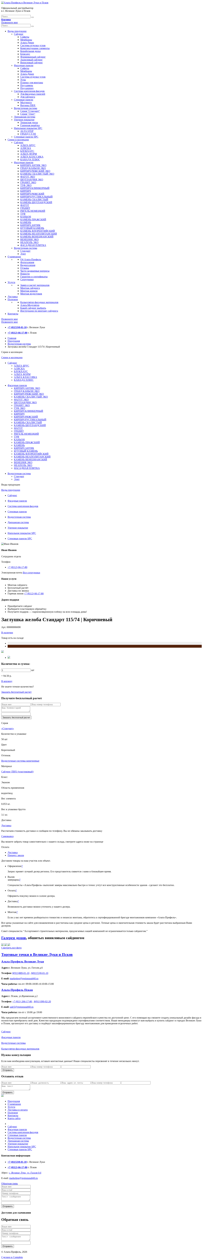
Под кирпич (26, 88)
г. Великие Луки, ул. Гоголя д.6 (25, 1172)
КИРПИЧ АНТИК (30, 225)
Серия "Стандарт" (30, 111)
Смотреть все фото (11, 947)
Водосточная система (25, 108)
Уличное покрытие (24, 119)
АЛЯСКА (25, 148)
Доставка (13, 296)
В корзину (6, 681)
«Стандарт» (7, 728)
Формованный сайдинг (33, 56)
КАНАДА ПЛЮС (30, 159)
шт (32, 670)
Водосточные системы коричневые (20, 760)
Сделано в (12, 1257)
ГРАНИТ (25, 208)
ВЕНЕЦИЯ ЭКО (29, 239)
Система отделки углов (33, 45)
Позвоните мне (9, 22)
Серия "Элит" (27, 114)
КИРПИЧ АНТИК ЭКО (33, 165)
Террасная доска (29, 122)
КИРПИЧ (25, 191)
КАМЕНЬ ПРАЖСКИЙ (33, 219)
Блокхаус (25, 54)
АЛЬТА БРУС (28, 145)
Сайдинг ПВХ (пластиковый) (17, 771)
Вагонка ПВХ (28, 105)
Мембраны (26, 39)
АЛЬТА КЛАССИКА (31, 156)
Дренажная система (24, 116)
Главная (12, 338)
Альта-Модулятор (29, 305)
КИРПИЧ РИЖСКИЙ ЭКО (35, 171)
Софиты (24, 37)
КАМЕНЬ (25, 222)
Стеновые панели (23, 99)
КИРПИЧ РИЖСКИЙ (32, 193)
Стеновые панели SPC (26, 136)
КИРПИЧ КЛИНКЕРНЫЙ (34, 188)
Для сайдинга (27, 96)
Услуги (11, 282)
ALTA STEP (26, 131)
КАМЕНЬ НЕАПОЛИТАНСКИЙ (38, 233)
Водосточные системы (13, 1043)
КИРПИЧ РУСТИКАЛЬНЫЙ (36, 196)
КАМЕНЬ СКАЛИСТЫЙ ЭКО (37, 174)
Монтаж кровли (29, 291)
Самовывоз (7, 836)
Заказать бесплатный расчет (16, 692)
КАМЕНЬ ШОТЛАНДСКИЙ (36, 202)
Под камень (26, 85)
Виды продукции (17, 31)
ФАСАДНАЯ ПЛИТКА (33, 245)
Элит (23, 253)
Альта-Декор (27, 42)
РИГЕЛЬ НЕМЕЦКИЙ (32, 211)
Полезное (13, 299)
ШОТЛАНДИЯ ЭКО (31, 179)
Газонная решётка (30, 125)
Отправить (8, 1070)
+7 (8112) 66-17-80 (17, 567)
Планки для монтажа (31, 82)
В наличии (7, 632)
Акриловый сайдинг (31, 59)
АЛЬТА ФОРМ (28, 154)
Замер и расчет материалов (34, 285)
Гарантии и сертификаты (34, 276)
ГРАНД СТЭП (28, 134)
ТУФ (23, 213)
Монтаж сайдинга (30, 288)
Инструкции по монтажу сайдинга (39, 310)
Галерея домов (13, 938)
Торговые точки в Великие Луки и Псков (37, 954)
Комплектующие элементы (35, 48)
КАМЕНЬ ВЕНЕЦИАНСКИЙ (36, 236)
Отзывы (24, 268)
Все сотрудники (31, 572)
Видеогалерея (27, 265)
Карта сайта (14, 1118)
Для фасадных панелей (32, 94)
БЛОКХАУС (27, 151)
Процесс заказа (16, 855)
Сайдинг (18, 34)
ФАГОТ (24, 205)
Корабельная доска (30, 51)
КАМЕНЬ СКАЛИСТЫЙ (34, 199)
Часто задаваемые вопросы (34, 271)
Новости (25, 273)
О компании (14, 256)
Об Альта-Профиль (30, 259)
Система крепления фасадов (29, 91)
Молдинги (26, 102)
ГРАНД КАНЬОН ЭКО (33, 168)
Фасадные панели (23, 65)
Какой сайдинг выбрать (33, 308)
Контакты (13, 313)
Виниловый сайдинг (31, 62)
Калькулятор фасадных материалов (39, 302)
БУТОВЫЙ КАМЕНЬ (32, 228)
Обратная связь (9, 1183)
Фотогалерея (27, 262)
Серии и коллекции (18, 139)
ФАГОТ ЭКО (27, 176)
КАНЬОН (25, 216)
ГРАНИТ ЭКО (28, 182)
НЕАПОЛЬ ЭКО (29, 242)
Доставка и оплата (18, 1109)
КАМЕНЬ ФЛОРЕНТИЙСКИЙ (37, 231)
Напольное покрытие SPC (28, 128)
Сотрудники (27, 279)
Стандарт (25, 251)
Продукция (14, 341)
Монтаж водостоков (31, 293)
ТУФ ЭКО (26, 185)
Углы (23, 79)
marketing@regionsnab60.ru (23, 1178)
